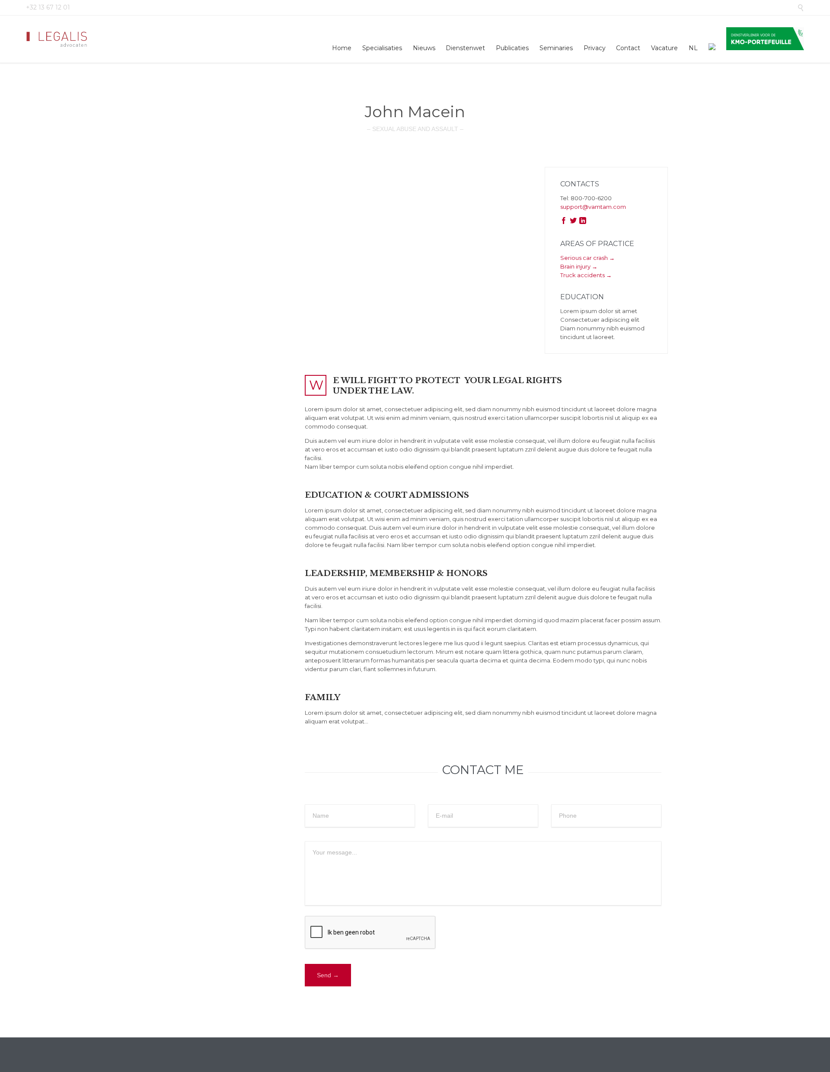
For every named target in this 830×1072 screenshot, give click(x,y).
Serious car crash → (587, 257)
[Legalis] (57, 39)
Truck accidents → (586, 275)
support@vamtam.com (593, 206)
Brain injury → (578, 266)
